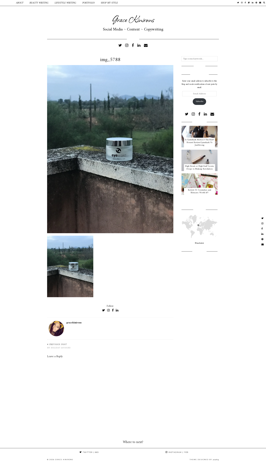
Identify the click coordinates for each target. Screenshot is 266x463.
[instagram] (242, 3)
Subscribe (199, 101)
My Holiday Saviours (59, 346)
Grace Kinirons (133, 19)
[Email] (260, 3)
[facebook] (245, 3)
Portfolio (88, 3)
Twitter (90, 452)
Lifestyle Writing (65, 3)
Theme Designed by (204, 460)
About (19, 3)
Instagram (178, 452)
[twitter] (238, 3)
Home (6, 3)
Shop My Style (109, 3)
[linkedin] (139, 45)
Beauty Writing (39, 3)
